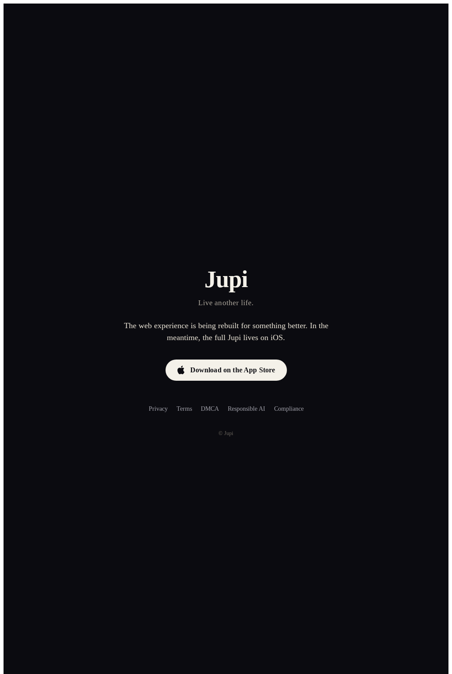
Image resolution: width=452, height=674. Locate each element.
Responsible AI (246, 408)
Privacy (158, 408)
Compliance (289, 408)
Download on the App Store (232, 370)
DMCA (210, 408)
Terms (184, 408)
